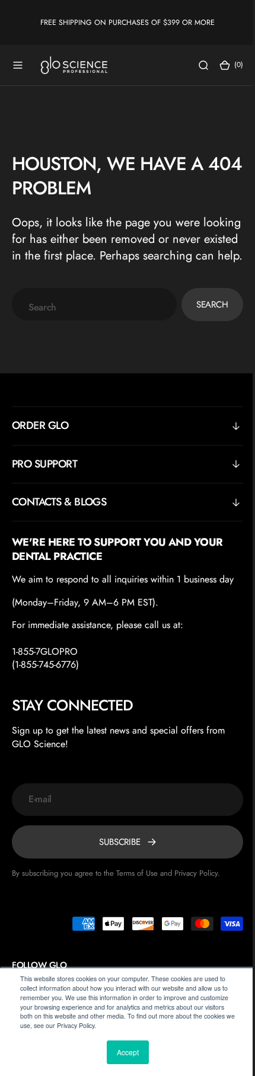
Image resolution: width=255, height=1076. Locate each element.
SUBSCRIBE (115, 858)
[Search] (194, 65)
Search (203, 321)
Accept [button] (128, 1052)
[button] (18, 65)
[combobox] (90, 321)
